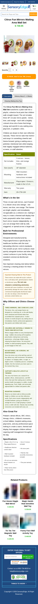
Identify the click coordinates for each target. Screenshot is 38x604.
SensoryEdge (22, 591)
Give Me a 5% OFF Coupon (28, 557)
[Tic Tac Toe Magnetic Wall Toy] (10, 521)
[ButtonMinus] (9, 70)
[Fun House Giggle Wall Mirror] (10, 491)
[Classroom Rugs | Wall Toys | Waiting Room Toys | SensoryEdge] (19, 7)
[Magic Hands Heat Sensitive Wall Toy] (27, 491)
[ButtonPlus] (16, 70)
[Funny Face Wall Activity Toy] (27, 521)
